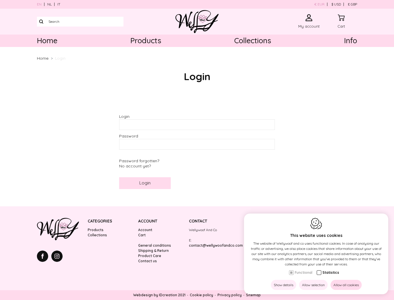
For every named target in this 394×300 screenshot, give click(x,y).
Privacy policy (229, 295)
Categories (100, 221)
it (58, 4)
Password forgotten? (139, 160)
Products (145, 40)
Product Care (149, 256)
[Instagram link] (57, 257)
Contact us (147, 261)
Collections (252, 40)
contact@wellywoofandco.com (216, 245)
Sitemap (253, 295)
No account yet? (135, 166)
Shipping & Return (153, 250)
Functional (303, 272)
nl (49, 4)
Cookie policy (201, 295)
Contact (198, 221)
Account (147, 221)
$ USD (336, 4)
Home (47, 40)
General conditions (154, 245)
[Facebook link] (44, 257)
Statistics (330, 272)
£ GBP (352, 4)
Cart (142, 235)
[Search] (41, 22)
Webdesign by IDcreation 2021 (159, 295)
